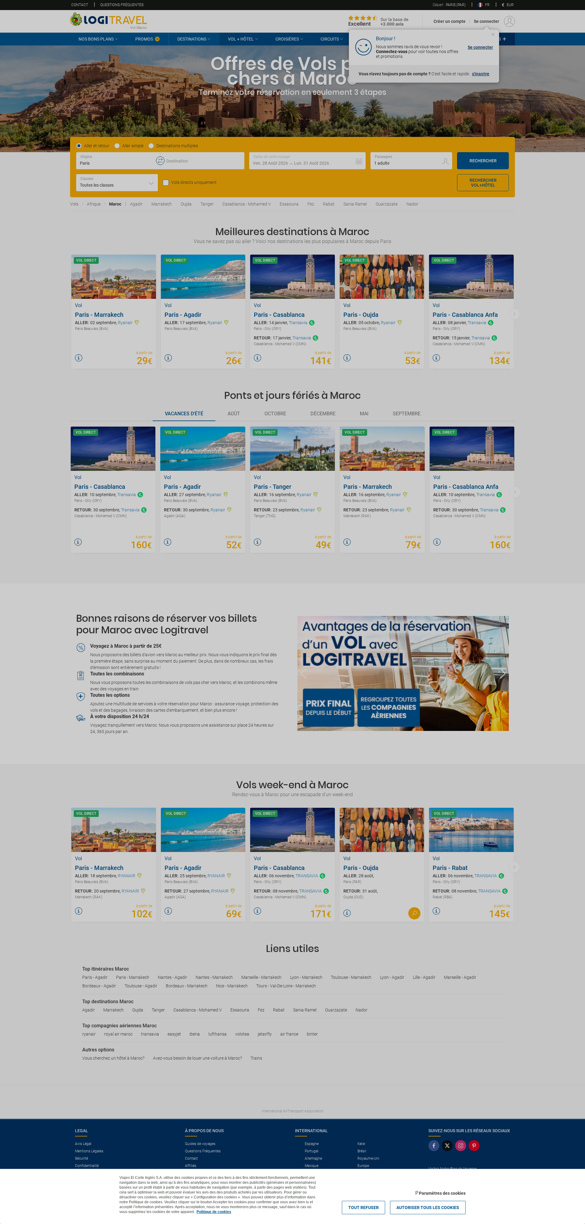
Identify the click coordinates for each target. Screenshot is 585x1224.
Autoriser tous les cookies (427, 1207)
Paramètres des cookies (442, 1193)
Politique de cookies (214, 1212)
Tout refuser (363, 1207)
